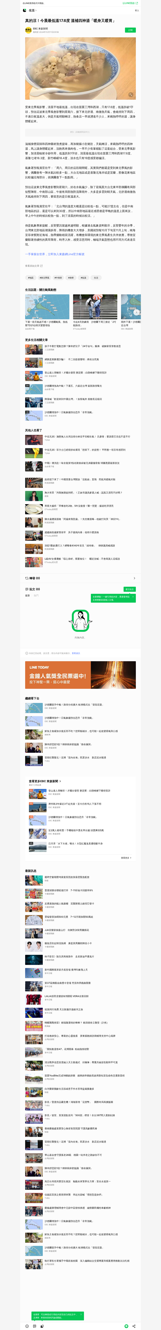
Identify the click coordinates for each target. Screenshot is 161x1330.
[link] (34, 1326)
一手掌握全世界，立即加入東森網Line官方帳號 (54, 254)
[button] (27, 1326)
